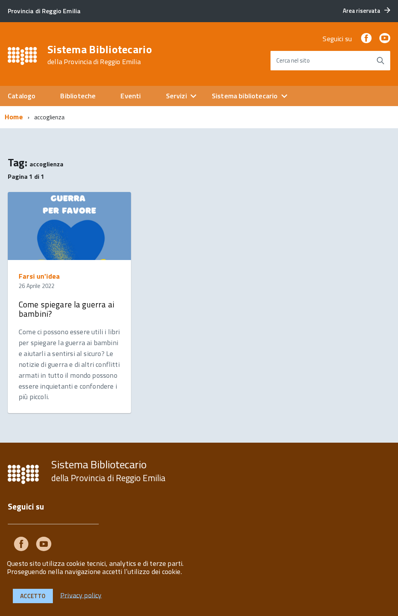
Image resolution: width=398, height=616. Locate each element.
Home (14, 117)
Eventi (130, 96)
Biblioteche (78, 96)
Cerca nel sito (293, 60)
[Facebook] (366, 38)
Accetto (32, 596)
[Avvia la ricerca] (380, 60)
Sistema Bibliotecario (99, 55)
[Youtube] (43, 545)
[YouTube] (384, 38)
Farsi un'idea (39, 276)
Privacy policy (81, 595)
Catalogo (21, 96)
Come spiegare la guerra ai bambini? (66, 309)
